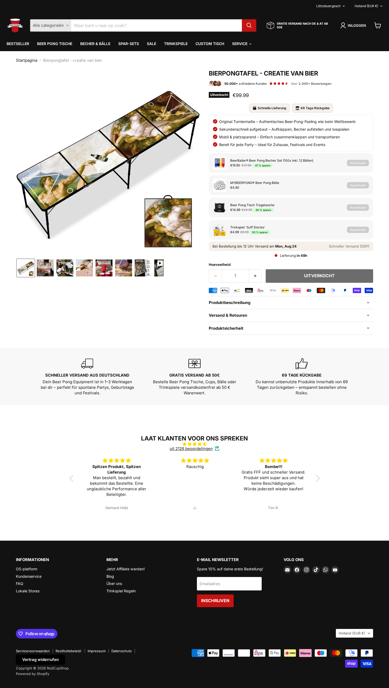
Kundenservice (29, 576)
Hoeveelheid (219, 265)
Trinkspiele (176, 43)
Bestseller (18, 43)
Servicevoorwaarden (33, 651)
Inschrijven (215, 600)
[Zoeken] (249, 25)
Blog (110, 576)
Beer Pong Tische (54, 43)
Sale (151, 43)
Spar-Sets (128, 43)
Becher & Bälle (95, 43)
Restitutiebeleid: (69, 651)
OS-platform (26, 569)
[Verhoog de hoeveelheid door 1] (255, 276)
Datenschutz (121, 651)
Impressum (97, 651)
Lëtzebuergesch (328, 6)
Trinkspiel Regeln (121, 591)
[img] (195, 444)
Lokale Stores (27, 591)
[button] (354, 25)
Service (240, 43)
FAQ (19, 583)
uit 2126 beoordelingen (191, 448)
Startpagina (26, 60)
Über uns (114, 583)
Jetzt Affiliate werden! (125, 569)
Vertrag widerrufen (40, 659)
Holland (366, 6)
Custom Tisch (210, 43)
